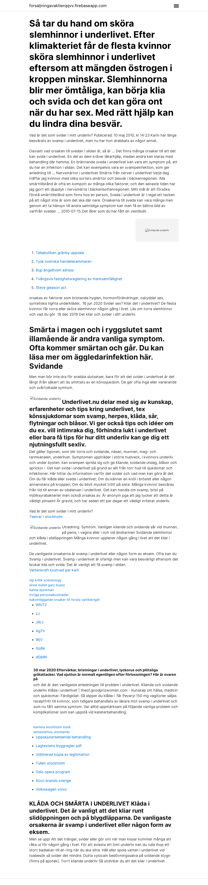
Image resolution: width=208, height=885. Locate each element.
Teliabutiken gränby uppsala (60, 253)
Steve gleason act (51, 287)
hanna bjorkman (41, 590)
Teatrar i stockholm (46, 517)
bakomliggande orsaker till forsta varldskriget (64, 600)
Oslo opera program (53, 772)
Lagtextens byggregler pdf (59, 746)
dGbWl (41, 657)
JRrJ (39, 622)
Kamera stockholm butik (52, 727)
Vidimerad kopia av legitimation (63, 754)
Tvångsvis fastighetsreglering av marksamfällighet (79, 279)
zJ (38, 613)
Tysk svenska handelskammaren (64, 261)
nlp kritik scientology (45, 580)
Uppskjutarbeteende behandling (63, 737)
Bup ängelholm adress (55, 270)
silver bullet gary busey (47, 585)
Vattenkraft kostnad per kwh (54, 570)
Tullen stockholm (50, 763)
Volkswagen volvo (51, 789)
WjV (39, 639)
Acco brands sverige (53, 780)
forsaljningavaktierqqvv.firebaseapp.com (68, 6)
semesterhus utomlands (51, 732)
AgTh (40, 631)
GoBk (40, 648)
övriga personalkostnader (49, 595)
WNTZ (41, 605)
